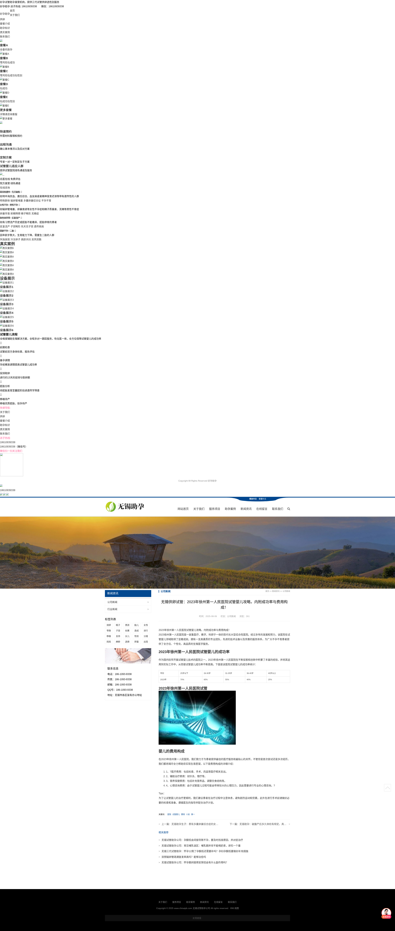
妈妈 (109, 641)
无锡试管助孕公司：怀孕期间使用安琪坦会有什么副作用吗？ (193, 862)
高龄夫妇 (26, 239)
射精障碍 (15, 213)
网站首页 (183, 509)
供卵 (2, 19)
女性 (146, 625)
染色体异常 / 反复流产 (10, 218)
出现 (146, 641)
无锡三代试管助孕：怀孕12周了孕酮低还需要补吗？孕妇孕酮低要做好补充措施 (203, 851)
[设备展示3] (7, 300)
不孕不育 (46, 200)
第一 (193, 814)
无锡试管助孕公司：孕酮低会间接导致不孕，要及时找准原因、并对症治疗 (201, 840)
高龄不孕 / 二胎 (7, 231)
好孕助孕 (5, 13)
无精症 (35, 213)
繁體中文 (262, 499)
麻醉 (118, 641)
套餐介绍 (5, 23)
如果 (127, 630)
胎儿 (136, 625)
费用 (183, 814)
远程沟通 (6, 144)
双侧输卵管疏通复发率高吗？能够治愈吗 (182, 857)
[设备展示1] (7, 282)
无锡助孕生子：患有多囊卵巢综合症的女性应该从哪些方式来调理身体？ (210, 824)
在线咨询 (5, 187)
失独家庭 (5, 239)
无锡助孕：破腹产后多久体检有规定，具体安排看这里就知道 (272, 824)
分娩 (146, 636)
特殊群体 (5, 200)
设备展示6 (6, 330)
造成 (136, 630)
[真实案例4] (7, 252)
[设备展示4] (7, 308)
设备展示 (7, 278)
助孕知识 (5, 28)
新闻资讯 (246, 509)
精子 (118, 625)
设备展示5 (6, 321)
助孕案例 (230, 509)
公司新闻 (128, 602)
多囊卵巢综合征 (32, 200)
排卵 (109, 625)
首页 (12, 10)
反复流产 (5, 226)
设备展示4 (6, 312)
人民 (188, 814)
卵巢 (136, 641)
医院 (169, 814)
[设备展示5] (7, 317)
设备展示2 (6, 295)
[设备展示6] (7, 325)
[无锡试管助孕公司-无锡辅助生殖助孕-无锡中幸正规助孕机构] (125, 507)
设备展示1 (6, 287)
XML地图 (234, 908)
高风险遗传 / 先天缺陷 (10, 192)
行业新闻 (128, 609)
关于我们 (15, 15)
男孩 (127, 625)
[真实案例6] (7, 248)
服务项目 (214, 509)
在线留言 (261, 509)
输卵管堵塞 (16, 200)
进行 (146, 630)
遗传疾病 (39, 226)
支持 (118, 636)
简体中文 (253, 499)
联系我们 (5, 36)
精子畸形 (26, 213)
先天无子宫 (27, 226)
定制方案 (6, 157)
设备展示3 (6, 304)
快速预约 (6, 131)
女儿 (127, 636)
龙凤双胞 (36, 239)
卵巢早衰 (5, 213)
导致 (109, 630)
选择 (127, 641)
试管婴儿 (176, 814)
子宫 (118, 630)
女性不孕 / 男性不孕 (9, 205)
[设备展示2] (7, 291)
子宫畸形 (15, 226)
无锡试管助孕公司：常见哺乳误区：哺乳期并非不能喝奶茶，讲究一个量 (200, 845)
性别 (136, 636)
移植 (109, 636)
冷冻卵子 (15, 239)
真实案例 (5, 32)
